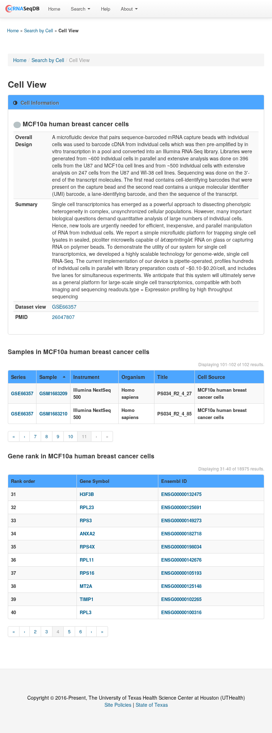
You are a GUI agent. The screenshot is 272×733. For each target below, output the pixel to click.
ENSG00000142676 (181, 559)
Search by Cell (38, 30)
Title (162, 376)
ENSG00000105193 (181, 572)
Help (105, 8)
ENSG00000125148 (181, 586)
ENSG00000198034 (181, 546)
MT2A (86, 586)
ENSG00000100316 (181, 612)
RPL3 (85, 612)
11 (84, 436)
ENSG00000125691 (181, 507)
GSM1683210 (53, 413)
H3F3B (87, 494)
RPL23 (87, 507)
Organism (133, 376)
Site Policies (117, 704)
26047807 (63, 316)
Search (79, 8)
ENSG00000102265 (181, 599)
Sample (48, 376)
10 (70, 436)
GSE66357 (64, 306)
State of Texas (152, 704)
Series (18, 376)
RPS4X (87, 546)
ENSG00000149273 (181, 520)
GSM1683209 (53, 393)
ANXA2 (87, 533)
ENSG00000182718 (181, 533)
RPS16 (87, 572)
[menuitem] (54, 9)
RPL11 (87, 559)
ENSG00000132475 (181, 494)
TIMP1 (87, 599)
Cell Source (211, 376)
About (127, 8)
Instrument (86, 376)
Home (54, 8)
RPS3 (86, 520)
